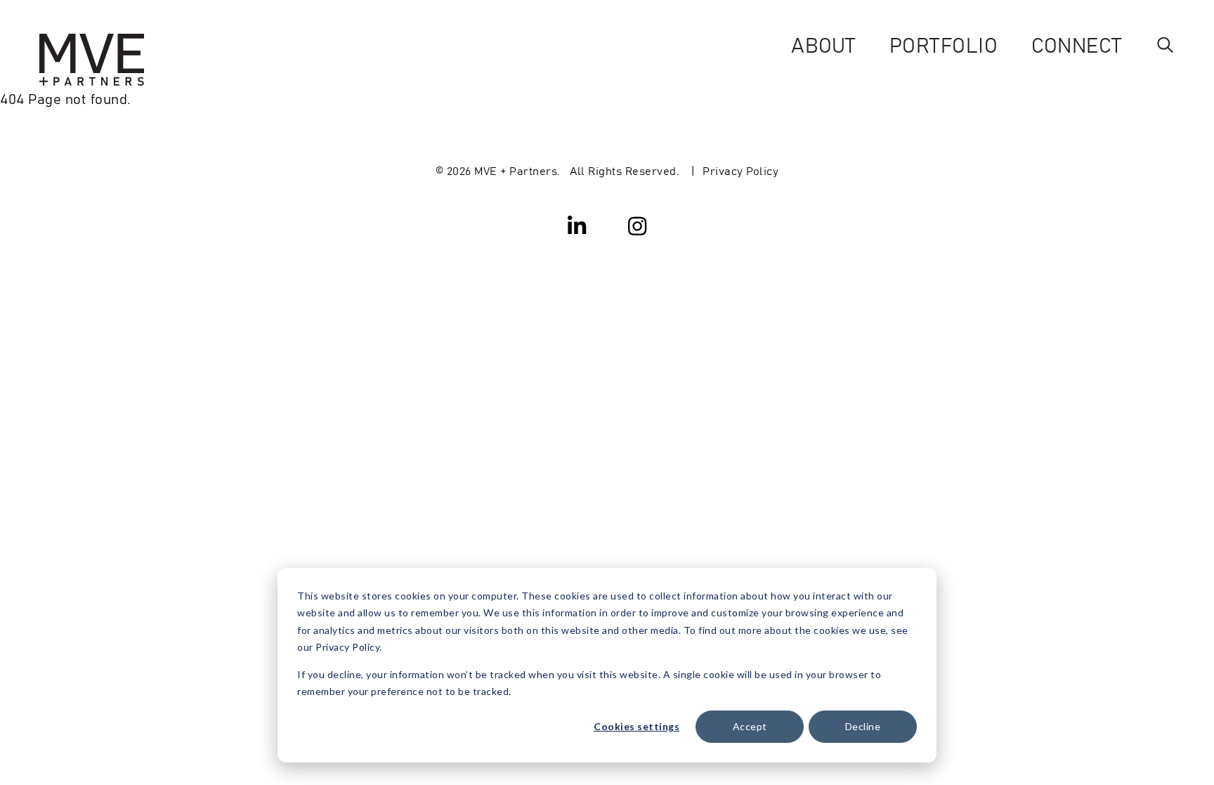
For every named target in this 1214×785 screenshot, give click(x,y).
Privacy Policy (740, 170)
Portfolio (943, 44)
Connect (1076, 44)
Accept (750, 726)
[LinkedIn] (577, 224)
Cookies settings (636, 726)
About (823, 44)
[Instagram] (637, 224)
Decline (863, 726)
